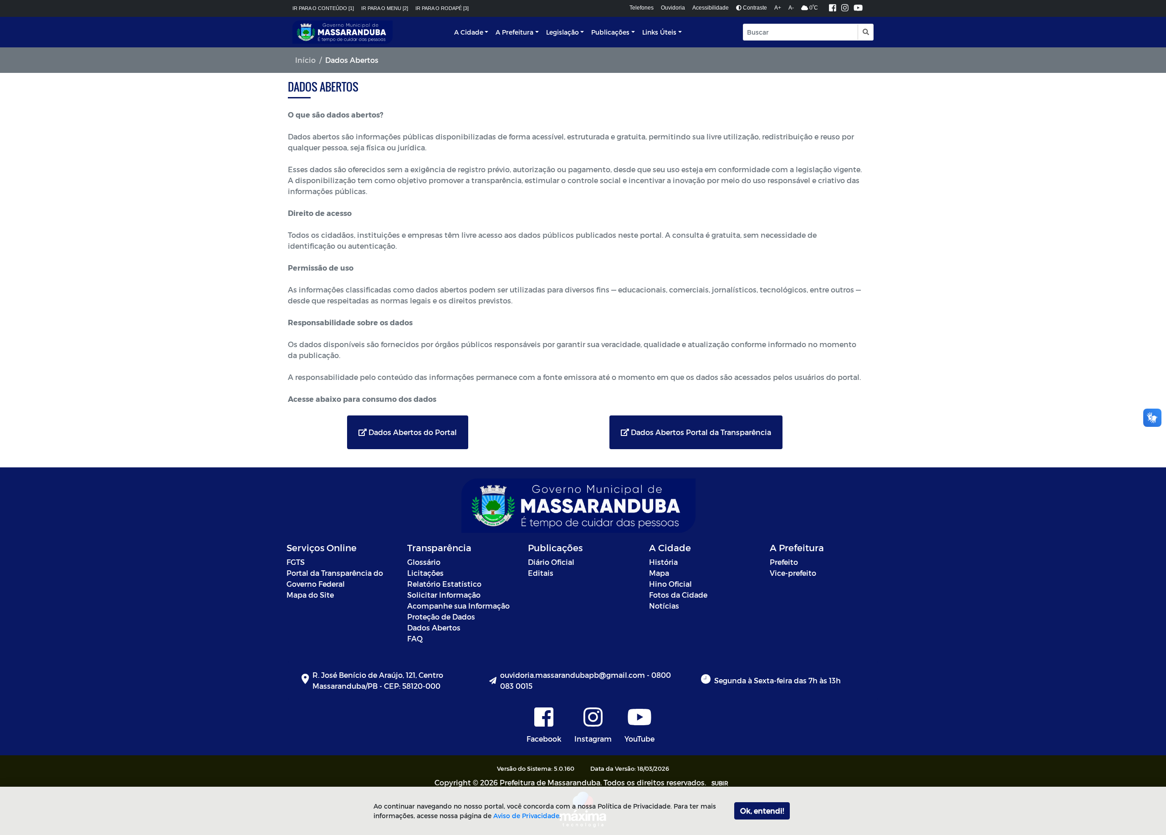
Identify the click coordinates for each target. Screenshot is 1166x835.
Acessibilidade (710, 8)
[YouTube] (858, 8)
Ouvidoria (673, 8)
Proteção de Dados (441, 616)
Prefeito (784, 562)
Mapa (659, 573)
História (663, 562)
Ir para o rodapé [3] (442, 8)
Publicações (610, 32)
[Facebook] (832, 8)
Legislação (562, 32)
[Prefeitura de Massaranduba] (342, 32)
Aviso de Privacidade (526, 816)
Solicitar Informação (444, 594)
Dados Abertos (433, 627)
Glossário (423, 562)
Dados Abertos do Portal (412, 432)
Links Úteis (659, 32)
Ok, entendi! (762, 810)
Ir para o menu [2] (384, 8)
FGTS (295, 562)
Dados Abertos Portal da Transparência (700, 432)
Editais (540, 573)
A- (791, 8)
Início (305, 60)
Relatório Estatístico (444, 583)
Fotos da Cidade (678, 594)
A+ (777, 8)
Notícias (664, 605)
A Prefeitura (514, 32)
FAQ (415, 638)
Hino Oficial (670, 583)
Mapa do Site (310, 594)
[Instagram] (845, 8)
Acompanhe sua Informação (458, 605)
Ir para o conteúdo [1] (323, 8)
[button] (865, 32)
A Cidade (468, 32)
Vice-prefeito (793, 573)
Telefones (641, 8)
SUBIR (719, 783)
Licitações (425, 573)
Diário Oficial (551, 562)
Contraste (754, 8)
